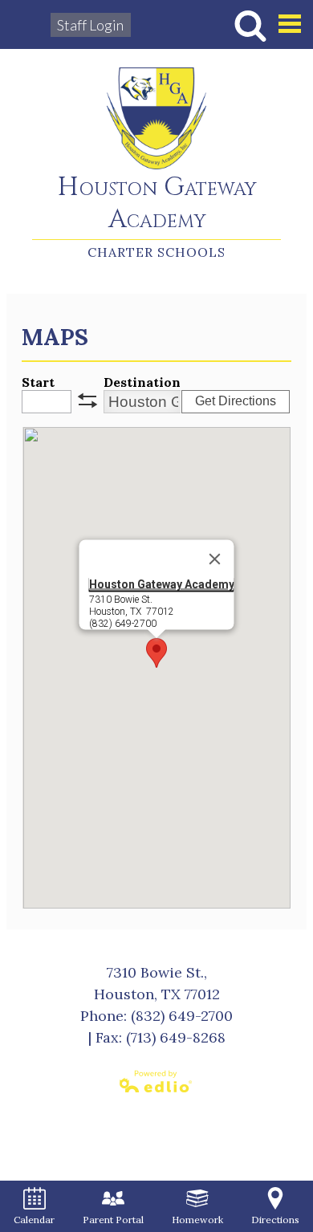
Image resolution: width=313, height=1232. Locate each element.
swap (87, 400)
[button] (156, 653)
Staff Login (90, 25)
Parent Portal (113, 1220)
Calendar (34, 1220)
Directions (275, 1220)
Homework (197, 1220)
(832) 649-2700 (182, 1015)
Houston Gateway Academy (157, 204)
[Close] (214, 559)
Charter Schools (156, 252)
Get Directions (235, 401)
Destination (142, 382)
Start (38, 382)
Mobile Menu (289, 23)
